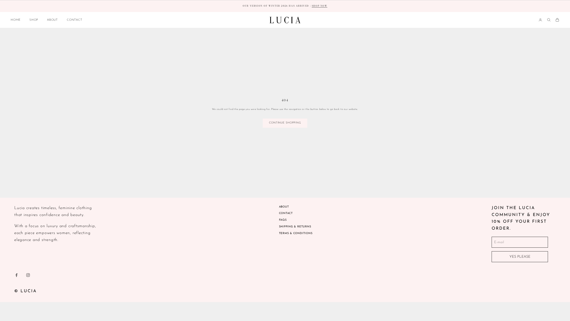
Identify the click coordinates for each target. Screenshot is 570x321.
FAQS (283, 220)
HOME (15, 20)
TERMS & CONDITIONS (296, 233)
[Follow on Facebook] (16, 275)
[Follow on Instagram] (28, 275)
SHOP (33, 20)
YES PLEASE (519, 257)
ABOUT (52, 20)
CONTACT (74, 20)
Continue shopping (285, 122)
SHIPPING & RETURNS (295, 226)
